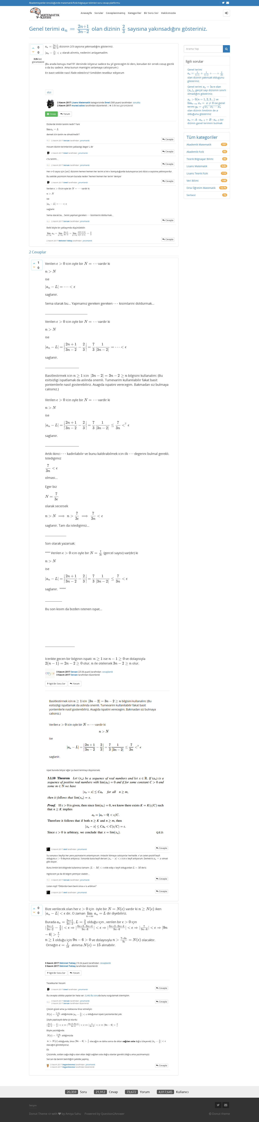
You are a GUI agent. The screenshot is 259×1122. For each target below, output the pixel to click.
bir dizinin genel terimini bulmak (205, 121)
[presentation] (75, 28)
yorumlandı (85, 140)
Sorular (98, 13)
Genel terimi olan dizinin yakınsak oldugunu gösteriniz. (205, 75)
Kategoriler (134, 13)
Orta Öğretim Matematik (201, 188)
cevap (53, 113)
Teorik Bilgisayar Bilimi (200, 159)
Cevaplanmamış (115, 13)
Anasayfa (86, 13)
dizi (49, 92)
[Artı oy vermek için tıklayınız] (33, 48)
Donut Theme (38, 1114)
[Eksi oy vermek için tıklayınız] (33, 51)
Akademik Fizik (195, 151)
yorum (66, 113)
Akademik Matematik (199, 144)
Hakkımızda (168, 13)
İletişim (33, 1105)
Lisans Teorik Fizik (197, 173)
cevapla (169, 139)
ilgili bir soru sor (57, 683)
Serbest (191, 195)
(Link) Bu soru (91, 995)
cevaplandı (107, 671)
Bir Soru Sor (151, 13)
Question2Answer (113, 1114)
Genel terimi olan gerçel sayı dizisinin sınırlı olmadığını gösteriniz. (206, 90)
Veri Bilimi (193, 180)
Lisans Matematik (81, 102)
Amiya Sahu (73, 1114)
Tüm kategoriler (202, 137)
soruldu (136, 102)
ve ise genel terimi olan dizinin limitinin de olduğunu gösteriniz (206, 106)
